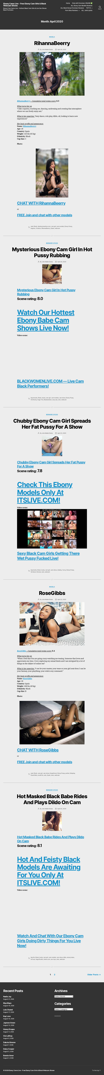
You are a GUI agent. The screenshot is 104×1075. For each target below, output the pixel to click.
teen (52, 775)
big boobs (34, 570)
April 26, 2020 (61, 262)
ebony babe (70, 957)
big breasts (34, 398)
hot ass (33, 959)
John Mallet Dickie (47, 49)
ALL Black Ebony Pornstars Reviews (72, 8)
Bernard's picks (52, 243)
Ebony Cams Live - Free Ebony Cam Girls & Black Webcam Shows (24, 5)
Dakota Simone (9, 1042)
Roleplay (72, 773)
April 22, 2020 (61, 599)
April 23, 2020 (61, 433)
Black (35, 226)
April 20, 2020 (61, 809)
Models (52, 37)
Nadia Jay (7, 997)
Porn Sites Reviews (71, 10)
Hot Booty (34, 400)
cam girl (53, 226)
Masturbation (48, 400)
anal (32, 226)
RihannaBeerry (52, 43)
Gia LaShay (7, 1036)
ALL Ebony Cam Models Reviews (81, 5)
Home (68, 3)
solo (59, 400)
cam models (60, 226)
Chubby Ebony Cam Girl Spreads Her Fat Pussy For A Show (52, 424)
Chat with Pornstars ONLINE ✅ (82, 3)
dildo (64, 957)
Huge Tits (40, 400)
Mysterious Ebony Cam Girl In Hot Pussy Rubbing (52, 252)
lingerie (33, 228)
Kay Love (7, 1016)
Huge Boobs (39, 959)
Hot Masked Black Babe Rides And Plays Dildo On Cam (52, 799)
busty (43, 398)
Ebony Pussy (68, 226)
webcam (57, 228)
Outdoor (38, 228)
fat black (33, 572)
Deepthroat (53, 773)
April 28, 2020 (61, 49)
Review (39, 572)
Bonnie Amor (8, 1056)
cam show (62, 398)
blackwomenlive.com (44, 226)
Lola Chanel (8, 1010)
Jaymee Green (9, 1023)
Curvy (64, 570)
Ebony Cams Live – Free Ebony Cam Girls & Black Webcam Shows (31, 1070)
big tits (33, 957)
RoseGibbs (52, 593)
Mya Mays (7, 1003)
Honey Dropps (9, 1029)
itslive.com (47, 959)
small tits (40, 775)
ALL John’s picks (86, 10)
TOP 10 (88, 8)
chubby (59, 570)
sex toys (53, 959)
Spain (52, 228)
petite (67, 773)
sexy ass (54, 400)
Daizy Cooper (8, 1049)
